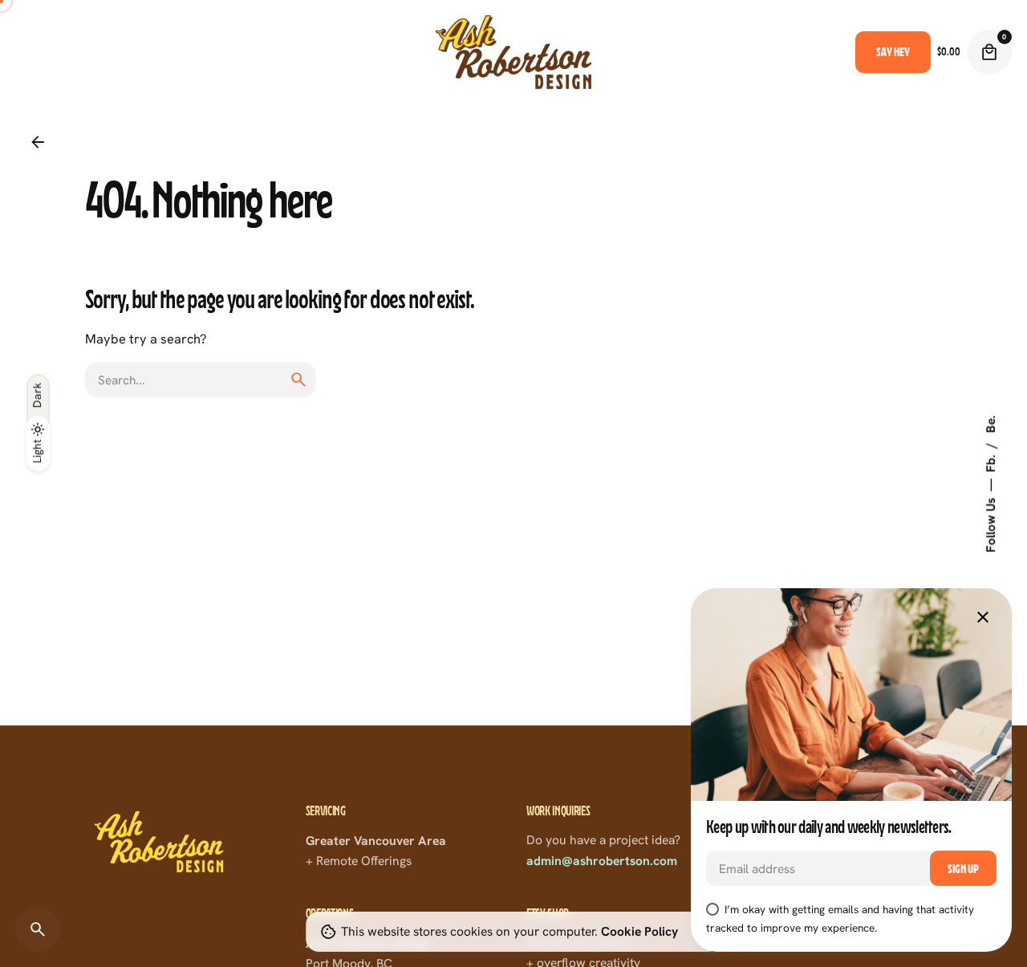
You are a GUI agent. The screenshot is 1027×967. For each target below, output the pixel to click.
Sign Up (963, 868)
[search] (298, 379)
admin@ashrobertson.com (601, 860)
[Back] (37, 142)
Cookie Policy (639, 931)
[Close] (983, 617)
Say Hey (893, 51)
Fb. (990, 461)
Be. (990, 424)
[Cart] (989, 52)
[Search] (37, 929)
